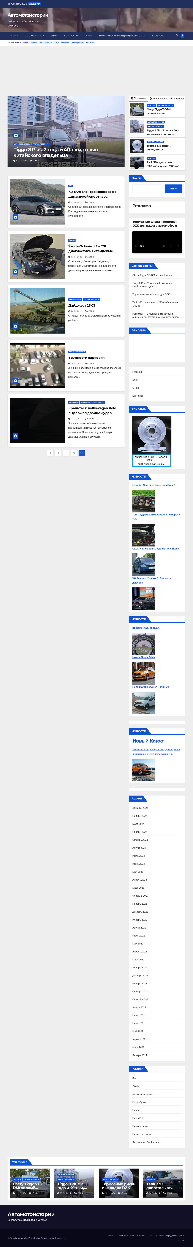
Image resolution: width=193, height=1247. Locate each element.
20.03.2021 (77, 363)
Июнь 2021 (138, 1023)
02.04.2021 (77, 202)
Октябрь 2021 (140, 991)
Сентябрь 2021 (141, 999)
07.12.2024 (66, 1193)
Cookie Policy (34, 35)
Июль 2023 (138, 856)
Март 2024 (138, 824)
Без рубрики (139, 1102)
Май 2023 (137, 872)
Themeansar (60, 1238)
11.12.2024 (21, 1193)
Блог (54, 35)
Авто (56, 43)
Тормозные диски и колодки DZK (53, 155)
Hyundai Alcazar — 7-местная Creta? (153, 485)
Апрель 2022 (139, 951)
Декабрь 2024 (140, 808)
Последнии (140, 98)
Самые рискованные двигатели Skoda (155, 548)
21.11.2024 (22, 161)
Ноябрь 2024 (139, 816)
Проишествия (75, 299)
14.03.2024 (155, 1193)
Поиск (136, 178)
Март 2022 (138, 959)
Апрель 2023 (139, 880)
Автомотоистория (156, 122)
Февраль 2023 (140, 895)
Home (14, 35)
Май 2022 (137, 943)
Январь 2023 (139, 903)
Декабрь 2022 (140, 911)
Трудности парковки (86, 358)
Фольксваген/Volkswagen (92, 402)
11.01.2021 (76, 419)
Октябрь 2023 (140, 840)
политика (90, 43)
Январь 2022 (139, 967)
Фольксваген (46, 43)
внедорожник (78, 43)
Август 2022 (139, 927)
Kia (70, 186)
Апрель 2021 (139, 1039)
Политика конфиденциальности (122, 35)
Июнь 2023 (138, 864)
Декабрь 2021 (140, 975)
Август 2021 (139, 1007)
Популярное (159, 98)
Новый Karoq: (148, 741)
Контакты (71, 35)
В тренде (178, 98)
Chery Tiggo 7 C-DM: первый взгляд (152, 275)
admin (35, 161)
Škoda (72, 240)
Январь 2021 (139, 1055)
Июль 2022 (138, 935)
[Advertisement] (96, 68)
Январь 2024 (139, 832)
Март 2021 (138, 1047)
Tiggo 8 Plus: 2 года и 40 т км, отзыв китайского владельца (163, 134)
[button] (177, 35)
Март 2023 (138, 887)
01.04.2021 (77, 257)
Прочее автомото (22, 150)
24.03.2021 (77, 311)
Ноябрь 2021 (139, 983)
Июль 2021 (138, 1015)
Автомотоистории (28, 15)
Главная (158, 35)
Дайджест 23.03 (81, 305)
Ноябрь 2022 (139, 919)
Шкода (34, 43)
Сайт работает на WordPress (21, 1238)
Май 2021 (137, 1031)
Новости (65, 43)
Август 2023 (139, 848)
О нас (89, 35)
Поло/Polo (74, 402)
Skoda (25, 43)
